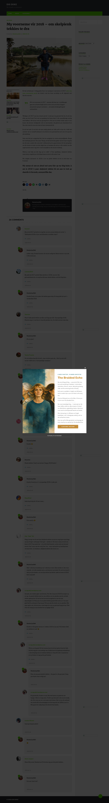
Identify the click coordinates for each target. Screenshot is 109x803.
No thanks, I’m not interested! (54, 435)
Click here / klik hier (67, 426)
